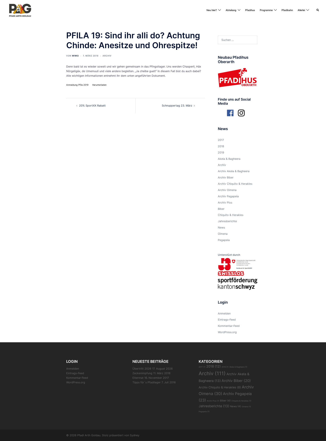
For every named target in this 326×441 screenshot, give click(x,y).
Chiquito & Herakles (230, 215)
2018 (221, 146)
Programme (266, 10)
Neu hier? (211, 10)
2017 (221, 140)
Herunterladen (99, 85)
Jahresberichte (227, 221)
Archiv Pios (225, 202)
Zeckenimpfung (142, 373)
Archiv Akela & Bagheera (233, 171)
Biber (221, 208)
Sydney (134, 435)
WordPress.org (227, 332)
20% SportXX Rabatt (92, 105)
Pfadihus (250, 10)
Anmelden (224, 313)
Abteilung (231, 10)
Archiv (107, 55)
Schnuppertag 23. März (177, 105)
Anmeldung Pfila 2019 (77, 85)
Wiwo (75, 55)
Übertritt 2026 (141, 368)
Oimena (223, 233)
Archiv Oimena (227, 190)
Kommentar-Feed (229, 326)
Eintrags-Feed (227, 319)
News (221, 227)
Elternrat (137, 377)
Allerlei (301, 10)
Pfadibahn (287, 10)
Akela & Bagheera (229, 158)
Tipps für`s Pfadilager (146, 382)
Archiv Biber (225, 177)
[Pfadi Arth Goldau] (20, 10)
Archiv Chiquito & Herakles (235, 183)
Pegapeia (224, 240)
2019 (221, 152)
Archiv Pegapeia (228, 196)
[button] (317, 10)
